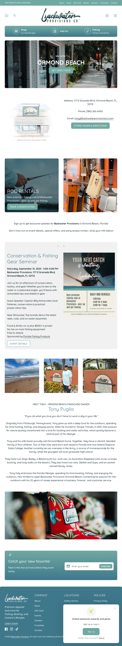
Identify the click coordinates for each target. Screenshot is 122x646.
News (69, 3)
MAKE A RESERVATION (22, 206)
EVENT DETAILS (20, 344)
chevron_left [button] (58, 246)
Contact (114, 3)
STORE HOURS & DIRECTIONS (90, 125)
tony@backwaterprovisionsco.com (94, 118)
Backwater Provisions (20, 636)
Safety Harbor (71, 601)
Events (86, 3)
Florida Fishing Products (36, 336)
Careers (94, 3)
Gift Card (77, 3)
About (61, 3)
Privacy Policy (100, 601)
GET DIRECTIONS (61, 70)
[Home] (61, 15)
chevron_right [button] (64, 246)
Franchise (104, 3)
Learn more (11, 623)
